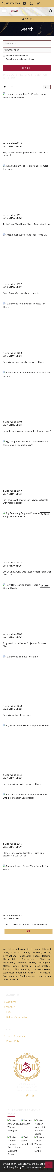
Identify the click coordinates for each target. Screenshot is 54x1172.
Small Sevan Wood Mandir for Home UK (21, 293)
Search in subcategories (17, 55)
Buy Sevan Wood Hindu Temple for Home (22, 784)
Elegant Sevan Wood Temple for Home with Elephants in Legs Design (23, 854)
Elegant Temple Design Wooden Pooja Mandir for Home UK (26, 154)
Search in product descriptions (20, 59)
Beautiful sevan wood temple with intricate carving (27, 431)
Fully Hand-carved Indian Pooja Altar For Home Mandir (24, 644)
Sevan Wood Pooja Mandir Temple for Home (23, 362)
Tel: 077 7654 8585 (27, 1087)
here (45, 1167)
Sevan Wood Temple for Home (17, 715)
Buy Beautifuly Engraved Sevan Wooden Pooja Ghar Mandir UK (27, 573)
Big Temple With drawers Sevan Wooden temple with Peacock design (25, 501)
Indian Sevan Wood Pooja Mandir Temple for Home (26, 224)
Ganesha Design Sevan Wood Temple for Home (25, 924)
